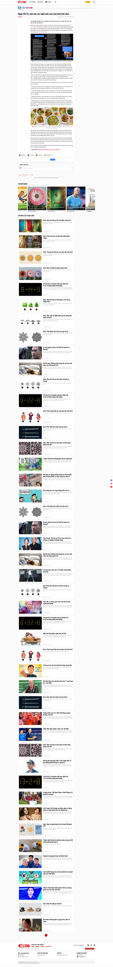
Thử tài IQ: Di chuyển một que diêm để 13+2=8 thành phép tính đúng (55, 777)
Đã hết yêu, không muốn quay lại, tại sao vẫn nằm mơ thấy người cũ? (57, 364)
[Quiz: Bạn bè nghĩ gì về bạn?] (30, 909)
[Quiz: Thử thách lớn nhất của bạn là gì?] (30, 337)
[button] (55, 2)
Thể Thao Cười (71, 211)
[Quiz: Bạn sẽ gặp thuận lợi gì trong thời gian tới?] (30, 829)
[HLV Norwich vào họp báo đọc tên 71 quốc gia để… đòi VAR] (30, 686)
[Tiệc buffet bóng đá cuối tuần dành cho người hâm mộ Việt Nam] (30, 877)
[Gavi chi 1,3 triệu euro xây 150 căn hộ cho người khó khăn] (30, 607)
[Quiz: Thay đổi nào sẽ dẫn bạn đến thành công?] (30, 241)
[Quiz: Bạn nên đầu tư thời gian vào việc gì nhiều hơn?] (30, 305)
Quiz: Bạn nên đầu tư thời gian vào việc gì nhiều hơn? (56, 301)
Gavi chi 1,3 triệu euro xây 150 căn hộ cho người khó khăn (56, 603)
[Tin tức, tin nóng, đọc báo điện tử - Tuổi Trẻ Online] (33, 946)
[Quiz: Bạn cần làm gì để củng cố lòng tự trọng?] (30, 384)
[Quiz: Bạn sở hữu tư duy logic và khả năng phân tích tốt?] (30, 448)
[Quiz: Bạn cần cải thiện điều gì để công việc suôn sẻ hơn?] (30, 321)
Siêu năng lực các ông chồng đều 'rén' (55, 490)
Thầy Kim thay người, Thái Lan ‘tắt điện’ (56, 729)
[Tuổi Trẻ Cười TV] (91, 945)
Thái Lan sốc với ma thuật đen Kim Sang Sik (57, 665)
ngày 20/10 (49, 155)
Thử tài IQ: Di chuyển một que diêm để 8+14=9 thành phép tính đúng (55, 285)
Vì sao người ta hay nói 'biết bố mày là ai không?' (56, 348)
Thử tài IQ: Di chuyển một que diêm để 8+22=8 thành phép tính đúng (55, 396)
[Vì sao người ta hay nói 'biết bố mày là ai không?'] (30, 353)
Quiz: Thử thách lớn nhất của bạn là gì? (55, 332)
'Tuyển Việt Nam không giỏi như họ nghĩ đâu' (57, 459)
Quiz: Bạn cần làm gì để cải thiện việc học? (56, 208)
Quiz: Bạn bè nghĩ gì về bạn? (52, 904)
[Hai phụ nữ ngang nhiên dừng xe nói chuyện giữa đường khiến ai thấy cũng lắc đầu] (30, 480)
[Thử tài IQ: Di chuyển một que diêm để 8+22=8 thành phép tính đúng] (30, 400)
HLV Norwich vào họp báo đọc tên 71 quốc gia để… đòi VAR (58, 682)
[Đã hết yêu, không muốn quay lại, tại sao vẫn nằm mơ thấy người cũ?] (30, 368)
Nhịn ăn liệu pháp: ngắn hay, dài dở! (54, 633)
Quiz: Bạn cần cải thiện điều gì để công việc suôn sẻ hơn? (57, 317)
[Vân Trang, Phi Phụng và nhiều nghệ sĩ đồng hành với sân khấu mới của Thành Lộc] (30, 813)
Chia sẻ (52, 159)
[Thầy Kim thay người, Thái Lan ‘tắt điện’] (30, 734)
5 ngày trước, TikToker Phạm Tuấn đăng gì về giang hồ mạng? (58, 793)
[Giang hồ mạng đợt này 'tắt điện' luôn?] (30, 861)
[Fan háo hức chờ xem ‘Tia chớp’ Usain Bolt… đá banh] (30, 575)
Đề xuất (49, 2)
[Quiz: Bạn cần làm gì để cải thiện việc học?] (56, 198)
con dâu (31, 155)
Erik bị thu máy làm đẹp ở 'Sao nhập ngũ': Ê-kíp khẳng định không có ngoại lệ (57, 762)
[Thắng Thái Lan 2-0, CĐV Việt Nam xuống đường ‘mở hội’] (30, 718)
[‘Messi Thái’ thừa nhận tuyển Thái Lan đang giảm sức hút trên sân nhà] (30, 893)
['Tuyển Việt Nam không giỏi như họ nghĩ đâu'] (30, 464)
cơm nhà (40, 32)
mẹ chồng (23, 155)
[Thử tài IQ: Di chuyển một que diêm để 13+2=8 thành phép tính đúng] (30, 782)
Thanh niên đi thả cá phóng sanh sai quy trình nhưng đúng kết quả (58, 841)
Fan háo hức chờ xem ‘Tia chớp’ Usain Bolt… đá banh (57, 571)
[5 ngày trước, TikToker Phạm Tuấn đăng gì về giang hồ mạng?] (30, 798)
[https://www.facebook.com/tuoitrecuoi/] (88, 945)
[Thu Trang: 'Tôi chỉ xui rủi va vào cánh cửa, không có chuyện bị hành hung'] (30, 543)
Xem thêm (46, 935)
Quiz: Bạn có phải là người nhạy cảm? (36, 208)
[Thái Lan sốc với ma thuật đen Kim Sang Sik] (30, 670)
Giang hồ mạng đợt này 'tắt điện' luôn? (55, 856)
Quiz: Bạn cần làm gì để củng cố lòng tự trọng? (56, 380)
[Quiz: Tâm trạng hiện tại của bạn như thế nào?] (30, 416)
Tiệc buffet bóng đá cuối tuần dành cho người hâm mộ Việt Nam (58, 873)
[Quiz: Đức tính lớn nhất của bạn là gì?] (30, 432)
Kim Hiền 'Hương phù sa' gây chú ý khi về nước (56, 920)
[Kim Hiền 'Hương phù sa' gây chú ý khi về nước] (30, 925)
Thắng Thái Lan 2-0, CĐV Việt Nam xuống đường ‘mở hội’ (56, 714)
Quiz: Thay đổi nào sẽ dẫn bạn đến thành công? (56, 237)
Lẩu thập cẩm (32, 211)
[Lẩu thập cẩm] (56, 8)
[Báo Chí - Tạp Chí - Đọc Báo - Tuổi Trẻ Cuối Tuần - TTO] (38, 946)
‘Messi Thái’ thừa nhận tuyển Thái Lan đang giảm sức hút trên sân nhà (57, 889)
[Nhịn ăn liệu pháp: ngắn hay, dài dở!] (30, 639)
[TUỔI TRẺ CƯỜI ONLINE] (24, 946)
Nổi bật (41, 2)
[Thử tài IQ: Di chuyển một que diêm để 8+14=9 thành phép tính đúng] (30, 289)
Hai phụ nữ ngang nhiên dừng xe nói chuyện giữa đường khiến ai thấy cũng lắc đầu (57, 475)
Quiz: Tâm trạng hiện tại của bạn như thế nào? (58, 411)
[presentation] (18, 198)
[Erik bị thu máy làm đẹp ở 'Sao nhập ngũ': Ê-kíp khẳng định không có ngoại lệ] (30, 766)
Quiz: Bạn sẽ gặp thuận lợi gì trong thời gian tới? (57, 825)
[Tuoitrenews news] (48, 946)
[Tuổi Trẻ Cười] (94, 945)
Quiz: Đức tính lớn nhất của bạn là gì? (55, 427)
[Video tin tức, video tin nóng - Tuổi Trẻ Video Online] (43, 946)
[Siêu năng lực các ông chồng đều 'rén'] (30, 496)
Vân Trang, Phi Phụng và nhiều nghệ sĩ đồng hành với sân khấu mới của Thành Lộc (57, 809)
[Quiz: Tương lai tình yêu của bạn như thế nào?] (30, 257)
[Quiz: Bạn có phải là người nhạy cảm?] (37, 198)
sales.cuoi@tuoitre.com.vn (24, 956)
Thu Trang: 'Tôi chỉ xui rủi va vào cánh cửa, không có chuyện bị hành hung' (57, 539)
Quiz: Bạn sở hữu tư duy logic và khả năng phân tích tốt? (56, 444)
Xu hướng (33, 2)
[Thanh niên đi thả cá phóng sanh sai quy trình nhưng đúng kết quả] (30, 845)
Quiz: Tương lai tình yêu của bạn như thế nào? (58, 252)
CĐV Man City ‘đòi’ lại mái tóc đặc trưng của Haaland (76, 208)
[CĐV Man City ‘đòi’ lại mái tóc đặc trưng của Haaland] (76, 198)
